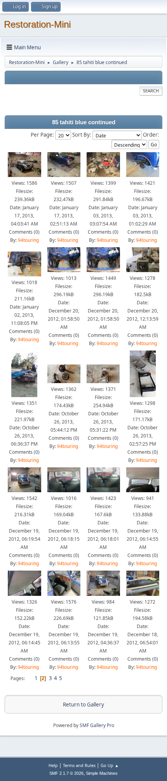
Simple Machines (102, 773)
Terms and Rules (79, 765)
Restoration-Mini (37, 24)
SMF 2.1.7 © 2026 (66, 773)
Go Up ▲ (110, 765)
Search (151, 91)
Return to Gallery (83, 704)
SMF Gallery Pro (97, 725)
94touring (28, 240)
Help (53, 765)
